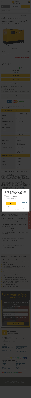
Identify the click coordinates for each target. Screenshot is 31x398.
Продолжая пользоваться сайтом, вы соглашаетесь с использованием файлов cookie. (17, 208)
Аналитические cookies (11, 196)
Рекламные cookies (11, 198)
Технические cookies (11, 200)
